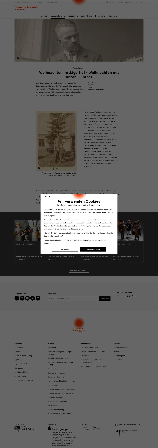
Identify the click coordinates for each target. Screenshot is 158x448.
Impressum (48, 243)
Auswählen (65, 249)
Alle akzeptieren (93, 249)
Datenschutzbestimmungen (89, 240)
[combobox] (47, 196)
